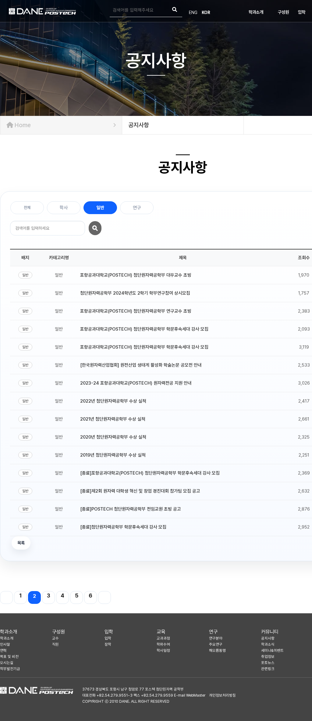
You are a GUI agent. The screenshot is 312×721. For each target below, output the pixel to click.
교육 (161, 632)
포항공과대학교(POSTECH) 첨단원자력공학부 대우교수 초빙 (135, 275)
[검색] (174, 10)
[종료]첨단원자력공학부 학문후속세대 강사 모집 (123, 527)
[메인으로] (42, 11)
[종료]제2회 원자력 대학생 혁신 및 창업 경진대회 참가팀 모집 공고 (140, 491)
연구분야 (215, 638)
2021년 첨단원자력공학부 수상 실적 (112, 419)
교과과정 (163, 638)
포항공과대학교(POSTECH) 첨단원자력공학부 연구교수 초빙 (135, 311)
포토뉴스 (268, 662)
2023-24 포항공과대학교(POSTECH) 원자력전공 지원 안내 (136, 383)
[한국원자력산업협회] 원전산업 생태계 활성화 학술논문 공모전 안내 (141, 365)
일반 (100, 207)
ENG (193, 12)
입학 (301, 12)
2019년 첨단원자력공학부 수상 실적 (113, 455)
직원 (55, 644)
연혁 (3, 650)
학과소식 (268, 644)
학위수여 (163, 644)
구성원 (283, 12)
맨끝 (104, 597)
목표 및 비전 (9, 656)
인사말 (5, 644)
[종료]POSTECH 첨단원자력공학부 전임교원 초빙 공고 (130, 509)
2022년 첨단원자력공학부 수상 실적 (113, 401)
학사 (64, 207)
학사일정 (163, 650)
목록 (21, 542)
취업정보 (268, 656)
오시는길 (6, 662)
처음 (6, 597)
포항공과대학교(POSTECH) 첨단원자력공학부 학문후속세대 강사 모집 (144, 329)
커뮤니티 (269, 632)
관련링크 (268, 668)
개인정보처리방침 (222, 695)
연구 (137, 207)
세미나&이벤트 (272, 650)
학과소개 (256, 12)
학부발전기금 (10, 668)
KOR (206, 12)
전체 (27, 207)
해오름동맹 (217, 650)
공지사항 (268, 638)
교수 (55, 638)
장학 (108, 644)
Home (22, 125)
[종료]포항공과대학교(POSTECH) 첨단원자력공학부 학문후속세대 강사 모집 (150, 473)
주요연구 (215, 644)
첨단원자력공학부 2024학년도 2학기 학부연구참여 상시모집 (135, 293)
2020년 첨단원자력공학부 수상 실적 (113, 437)
